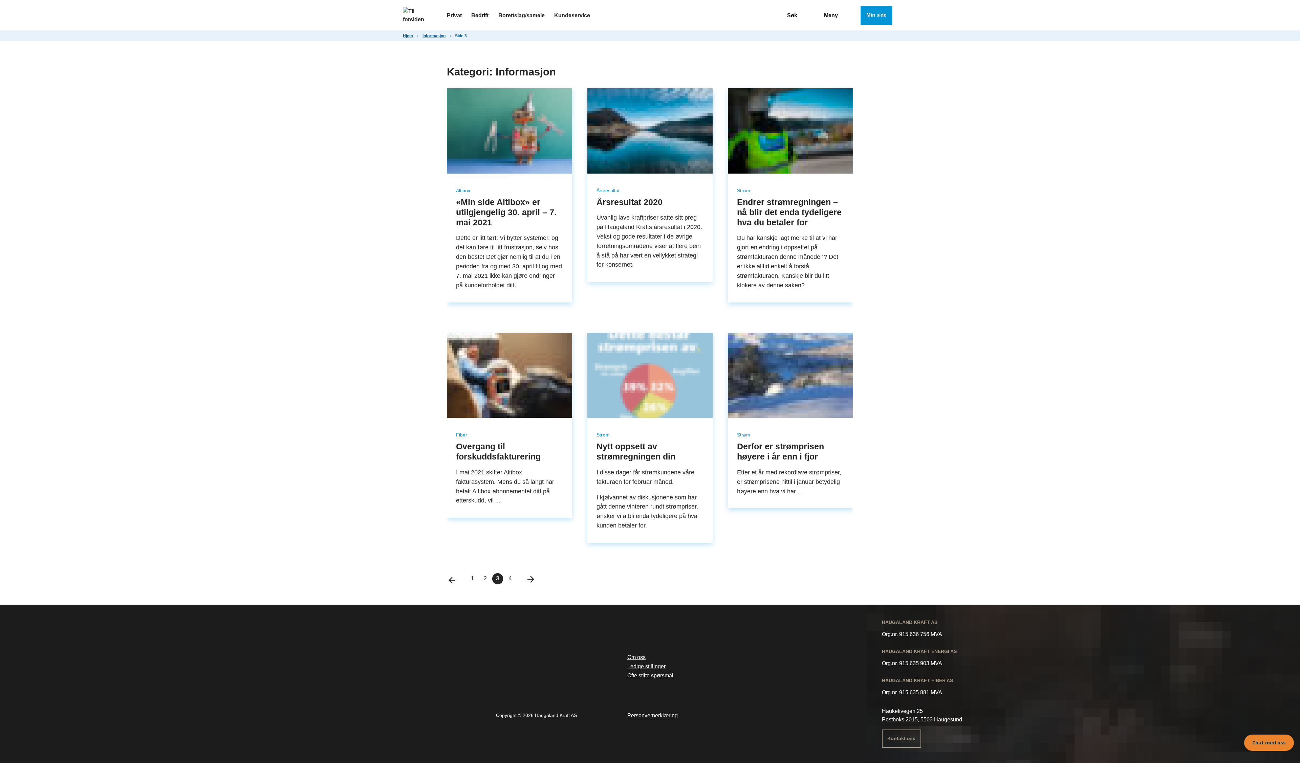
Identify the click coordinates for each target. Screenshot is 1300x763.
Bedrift (480, 15)
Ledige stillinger (646, 666)
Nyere (456, 578)
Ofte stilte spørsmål (650, 675)
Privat (454, 15)
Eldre (527, 578)
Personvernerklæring (652, 715)
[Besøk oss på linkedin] (779, 717)
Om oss (636, 657)
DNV (538, 676)
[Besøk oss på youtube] (763, 717)
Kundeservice (572, 15)
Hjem (408, 35)
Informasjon (434, 35)
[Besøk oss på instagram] (746, 717)
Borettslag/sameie (521, 15)
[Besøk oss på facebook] (729, 717)
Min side (876, 15)
